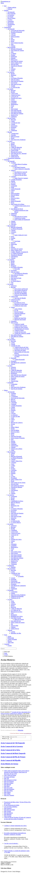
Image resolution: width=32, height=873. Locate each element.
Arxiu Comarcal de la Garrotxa (12, 746)
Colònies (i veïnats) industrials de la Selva (15, 825)
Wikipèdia (20, 730)
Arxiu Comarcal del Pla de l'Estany (13, 757)
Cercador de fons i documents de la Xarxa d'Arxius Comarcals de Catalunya (15, 712)
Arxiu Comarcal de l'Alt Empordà (13, 743)
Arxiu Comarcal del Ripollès (11, 760)
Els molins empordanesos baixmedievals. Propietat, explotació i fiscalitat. (15, 833)
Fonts (5, 653)
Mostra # (4, 738)
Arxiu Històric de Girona (9, 764)
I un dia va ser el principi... (11, 843)
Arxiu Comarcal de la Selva (10, 750)
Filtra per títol (6, 737)
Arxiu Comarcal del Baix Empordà (13, 753)
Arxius (6, 654)
